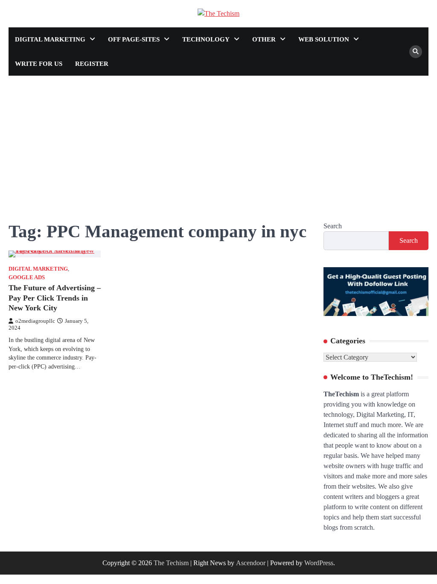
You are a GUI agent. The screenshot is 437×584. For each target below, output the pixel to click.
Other (264, 39)
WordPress (318, 562)
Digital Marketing (50, 39)
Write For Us (38, 63)
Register (91, 63)
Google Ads (27, 277)
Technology (206, 39)
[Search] (415, 51)
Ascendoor (250, 562)
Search (332, 226)
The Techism (171, 562)
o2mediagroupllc (35, 321)
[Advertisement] (218, 140)
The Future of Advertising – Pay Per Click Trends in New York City (55, 297)
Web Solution (323, 39)
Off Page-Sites (134, 39)
